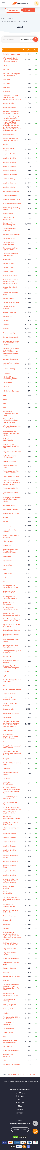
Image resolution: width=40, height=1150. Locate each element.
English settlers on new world (11, 963)
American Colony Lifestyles (9, 149)
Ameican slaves (8, 134)
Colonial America (8, 263)
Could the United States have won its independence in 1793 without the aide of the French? (11, 351)
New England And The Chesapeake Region (10, 597)
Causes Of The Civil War (11, 1064)
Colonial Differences (10, 916)
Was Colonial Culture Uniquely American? (10, 1041)
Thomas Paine (8, 1032)
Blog (20, 1106)
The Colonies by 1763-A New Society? (11, 797)
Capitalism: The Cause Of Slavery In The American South (12, 899)
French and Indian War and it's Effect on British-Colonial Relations (11, 482)
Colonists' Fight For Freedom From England (11, 667)
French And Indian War (11, 477)
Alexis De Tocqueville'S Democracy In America (11, 112)
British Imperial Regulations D (8, 892)
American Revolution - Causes (10, 851)
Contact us (20, 1109)
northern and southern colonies (10, 773)
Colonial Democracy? (10, 276)
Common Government (10, 337)
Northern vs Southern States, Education (10, 646)
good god (6, 980)
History (5, 517)
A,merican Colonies (9, 107)
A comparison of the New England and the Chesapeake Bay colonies (12, 97)
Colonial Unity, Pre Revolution (9, 307)
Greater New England (10, 509)
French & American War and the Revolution (11, 472)
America (5, 144)
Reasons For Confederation (8, 783)
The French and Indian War (10, 803)
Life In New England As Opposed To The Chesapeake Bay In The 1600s (11, 987)
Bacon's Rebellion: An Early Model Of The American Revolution (10, 880)
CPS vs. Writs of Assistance (8, 218)
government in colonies (11, 513)
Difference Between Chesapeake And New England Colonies (10, 420)
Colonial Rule (7, 920)
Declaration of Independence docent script (10, 413)
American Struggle (9, 183)
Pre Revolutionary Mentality (9, 1000)
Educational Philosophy (11, 958)
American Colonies (9, 694)
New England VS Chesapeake (8, 603)
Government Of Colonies (11, 976)
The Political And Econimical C (8, 1023)
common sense (8, 730)
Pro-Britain (6, 778)
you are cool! (7, 1046)
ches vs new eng (9, 369)
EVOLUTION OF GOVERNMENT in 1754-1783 (11, 446)
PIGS (4, 1060)
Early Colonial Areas (10, 949)
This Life (6, 672)
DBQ (4, 395)
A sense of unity (8, 103)
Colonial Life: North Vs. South (10, 293)
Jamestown (7, 768)
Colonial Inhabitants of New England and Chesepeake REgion (10, 281)
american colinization (10, 195)
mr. (4, 581)
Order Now (29, 10)
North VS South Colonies (11, 630)
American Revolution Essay (10, 866)
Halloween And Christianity (8, 1055)
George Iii (6, 972)
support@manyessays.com (20, 1124)
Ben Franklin (7, 656)
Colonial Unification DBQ (11, 302)
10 (31, 1074)
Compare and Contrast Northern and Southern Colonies (11, 342)
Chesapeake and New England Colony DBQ (10, 249)
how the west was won (11, 526)
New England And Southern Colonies (9, 592)
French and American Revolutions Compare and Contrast (12, 753)
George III (6, 759)
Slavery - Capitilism (9, 1005)
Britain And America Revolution (10, 887)
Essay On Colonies (9, 968)
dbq (4, 742)
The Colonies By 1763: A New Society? (11, 1018)
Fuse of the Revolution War (10, 493)
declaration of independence (8, 439)
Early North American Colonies (10, 953)
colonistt (6, 387)
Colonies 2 (6, 924)
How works (20, 1093)
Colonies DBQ (7, 316)
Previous (12, 1074)
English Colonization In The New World (10, 456)
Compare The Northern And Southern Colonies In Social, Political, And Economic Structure (11, 723)
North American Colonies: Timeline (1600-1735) (11, 619)
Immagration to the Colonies (9, 530)
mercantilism (7, 573)
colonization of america (11, 391)
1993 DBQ (6, 69)
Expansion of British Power (10, 466)
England (5, 676)
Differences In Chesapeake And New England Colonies (10, 736)
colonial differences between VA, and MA (10, 378)
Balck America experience (12, 204)
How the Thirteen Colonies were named (12, 680)
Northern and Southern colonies (11, 640)
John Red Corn (8, 541)
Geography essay (9, 505)
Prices (20, 1099)
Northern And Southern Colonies (11, 635)
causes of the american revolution (11, 364)
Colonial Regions (8, 298)
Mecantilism (7, 557)
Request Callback (13, 10)
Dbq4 (5, 399)
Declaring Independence (11, 54)
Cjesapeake (7, 259)
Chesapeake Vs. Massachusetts (8, 243)
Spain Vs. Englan (8, 1009)
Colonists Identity (9, 333)
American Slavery (9, 179)
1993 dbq (6, 83)
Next (34, 1074)
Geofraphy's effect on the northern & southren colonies (12, 499)
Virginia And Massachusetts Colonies (11, 817)
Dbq (4, 403)
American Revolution (10, 154)
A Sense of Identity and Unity (11, 828)
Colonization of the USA (11, 713)
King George (7, 545)
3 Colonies (6, 92)
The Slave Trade (8, 1028)
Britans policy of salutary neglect (11, 208)
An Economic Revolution (11, 191)
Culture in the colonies (10, 359)
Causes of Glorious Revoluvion (9, 229)
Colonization (7, 717)
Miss (4, 569)
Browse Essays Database (20, 1090)
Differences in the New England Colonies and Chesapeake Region (11, 59)
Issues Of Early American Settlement (11, 536)
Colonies (6, 320)
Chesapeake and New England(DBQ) (10, 254)
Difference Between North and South (12, 427)
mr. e (4, 577)
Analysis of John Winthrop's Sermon (9, 698)
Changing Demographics (11, 234)
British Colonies (8, 213)
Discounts (20, 1103)
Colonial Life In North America (10, 288)
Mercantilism (7, 561)
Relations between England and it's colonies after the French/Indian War (11, 790)
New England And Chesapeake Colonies (10, 586)
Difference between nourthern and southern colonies (11, 433)
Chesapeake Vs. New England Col (10, 911)
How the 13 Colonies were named (12, 763)
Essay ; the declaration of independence (11, 746)
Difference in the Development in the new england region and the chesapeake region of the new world (12, 935)
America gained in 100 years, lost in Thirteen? (11, 139)
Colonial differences (10, 312)
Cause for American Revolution (10, 704)
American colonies (9, 187)
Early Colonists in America (12, 452)
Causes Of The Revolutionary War (9, 224)
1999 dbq (6, 87)
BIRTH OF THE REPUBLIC (11, 199)
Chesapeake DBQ (9, 238)
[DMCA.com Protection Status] (20, 1137)
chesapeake (7, 373)
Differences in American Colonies (11, 661)
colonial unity (7, 383)
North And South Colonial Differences (11, 625)
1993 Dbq (6, 79)
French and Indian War (10, 488)
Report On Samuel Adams (12, 690)
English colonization (9, 461)
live (4, 685)
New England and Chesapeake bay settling (11, 614)
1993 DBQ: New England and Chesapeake (11, 74)
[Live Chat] (35, 1131)
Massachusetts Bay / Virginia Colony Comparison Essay (10, 551)
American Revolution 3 (10, 861)
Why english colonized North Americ (10, 823)
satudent (6, 1013)
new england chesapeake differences (12, 651)
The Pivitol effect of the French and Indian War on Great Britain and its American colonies (12, 810)
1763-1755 (6, 65)
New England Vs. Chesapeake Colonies (10, 608)
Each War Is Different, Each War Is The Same (10, 944)
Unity (4, 1036)
